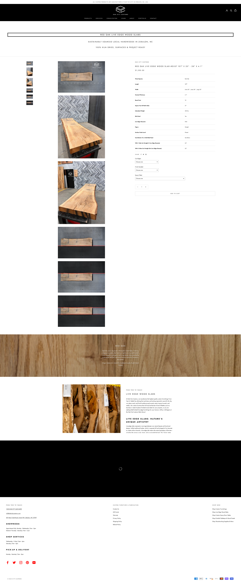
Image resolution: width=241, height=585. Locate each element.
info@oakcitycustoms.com (13, 513)
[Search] (231, 10)
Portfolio (142, 18)
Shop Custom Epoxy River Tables (221, 515)
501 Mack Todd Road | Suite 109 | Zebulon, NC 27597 (21, 518)
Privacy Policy (117, 518)
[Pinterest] (145, 154)
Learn (123, 18)
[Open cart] (235, 10)
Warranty (115, 515)
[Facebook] (141, 154)
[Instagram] (20, 562)
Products (88, 18)
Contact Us (116, 509)
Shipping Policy (117, 521)
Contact (153, 18)
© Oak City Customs (15, 579)
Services (99, 18)
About (132, 18)
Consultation (112, 18)
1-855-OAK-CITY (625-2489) (14, 509)
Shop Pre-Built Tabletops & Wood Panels (223, 518)
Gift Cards (116, 512)
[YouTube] (33, 562)
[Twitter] (143, 154)
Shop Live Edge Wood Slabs (220, 512)
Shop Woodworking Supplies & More (222, 521)
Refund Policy (117, 524)
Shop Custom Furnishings (219, 509)
